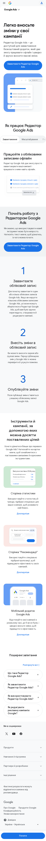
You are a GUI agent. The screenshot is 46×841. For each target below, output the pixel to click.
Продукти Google (27, 808)
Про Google (9, 808)
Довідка (12, 820)
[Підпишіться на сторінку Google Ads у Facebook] (21, 734)
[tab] (10, 139)
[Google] (8, 802)
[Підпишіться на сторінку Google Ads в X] (7, 734)
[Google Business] (10, 3)
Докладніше (23, 513)
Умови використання (14, 814)
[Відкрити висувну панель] (4, 3)
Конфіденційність (12, 811)
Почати (23, 836)
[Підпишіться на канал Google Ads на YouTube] (14, 734)
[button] (23, 675)
